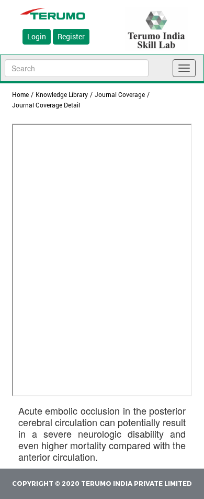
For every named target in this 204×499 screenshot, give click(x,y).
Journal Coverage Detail (46, 105)
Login (36, 36)
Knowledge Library (62, 94)
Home (20, 94)
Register (71, 36)
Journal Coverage (120, 94)
